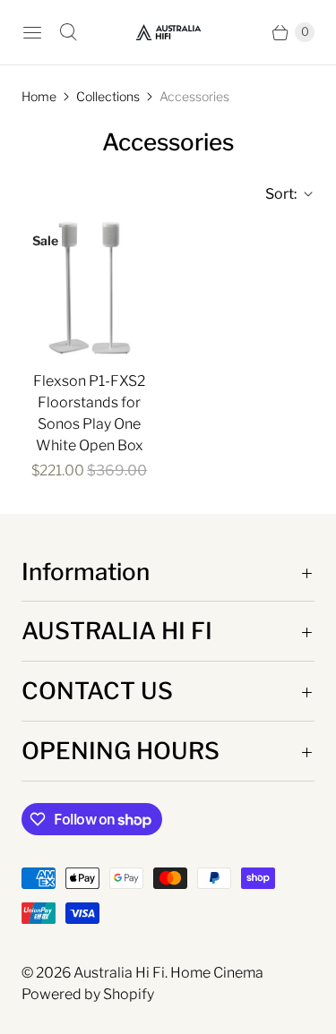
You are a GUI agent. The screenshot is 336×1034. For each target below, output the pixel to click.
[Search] (68, 32)
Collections (108, 96)
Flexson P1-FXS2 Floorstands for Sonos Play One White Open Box (89, 413)
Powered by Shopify (88, 994)
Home (39, 96)
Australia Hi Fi (119, 972)
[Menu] (32, 32)
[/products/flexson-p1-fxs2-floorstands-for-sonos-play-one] (90, 288)
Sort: (275, 193)
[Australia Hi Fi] (168, 32)
